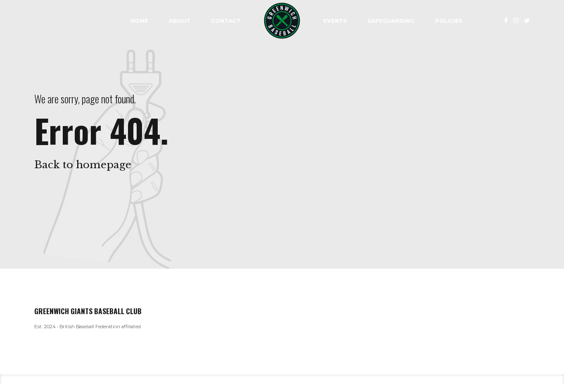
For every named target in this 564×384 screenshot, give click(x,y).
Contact (226, 20)
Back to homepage (82, 164)
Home (139, 20)
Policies (448, 20)
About (179, 20)
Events (335, 20)
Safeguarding (391, 20)
